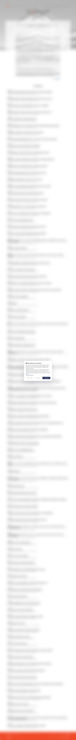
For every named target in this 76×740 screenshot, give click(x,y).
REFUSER (38, 377)
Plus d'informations (29, 375)
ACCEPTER (46, 377)
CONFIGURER (29, 377)
